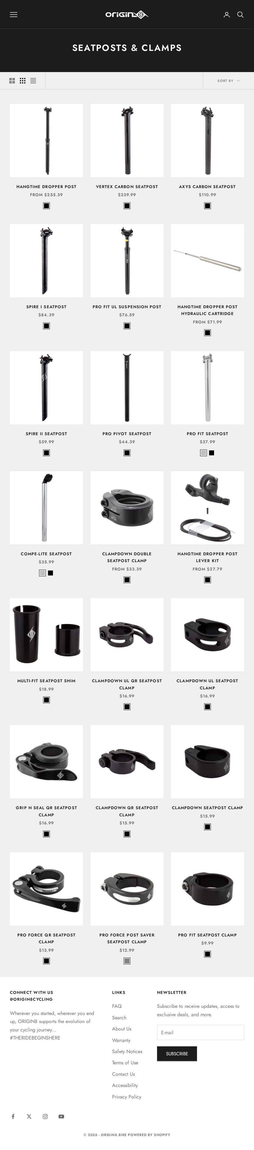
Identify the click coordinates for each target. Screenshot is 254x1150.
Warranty (121, 1040)
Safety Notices (127, 1051)
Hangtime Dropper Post (46, 187)
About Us (121, 1028)
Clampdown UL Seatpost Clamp (207, 684)
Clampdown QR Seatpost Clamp (127, 811)
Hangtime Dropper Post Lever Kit (207, 557)
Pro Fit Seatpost (208, 434)
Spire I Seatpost (46, 307)
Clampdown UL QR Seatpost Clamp (127, 684)
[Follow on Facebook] (13, 1116)
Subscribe (177, 1053)
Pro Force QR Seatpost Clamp (46, 938)
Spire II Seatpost (47, 434)
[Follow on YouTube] (61, 1116)
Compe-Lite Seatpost (46, 554)
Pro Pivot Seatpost (127, 434)
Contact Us (123, 1074)
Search (119, 1017)
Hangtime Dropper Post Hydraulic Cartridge (207, 310)
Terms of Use (125, 1062)
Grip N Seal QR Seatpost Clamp (46, 811)
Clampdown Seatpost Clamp (207, 808)
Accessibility (125, 1085)
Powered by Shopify (149, 1134)
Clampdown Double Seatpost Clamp (127, 557)
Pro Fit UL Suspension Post (127, 307)
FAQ (117, 1006)
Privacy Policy (126, 1096)
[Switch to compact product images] (33, 80)
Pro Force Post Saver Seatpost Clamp (127, 938)
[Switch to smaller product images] (22, 80)
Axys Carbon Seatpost (207, 187)
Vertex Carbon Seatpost (127, 187)
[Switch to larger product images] (12, 80)
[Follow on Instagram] (45, 1116)
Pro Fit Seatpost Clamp (207, 935)
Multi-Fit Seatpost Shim (46, 681)
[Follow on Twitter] (29, 1116)
